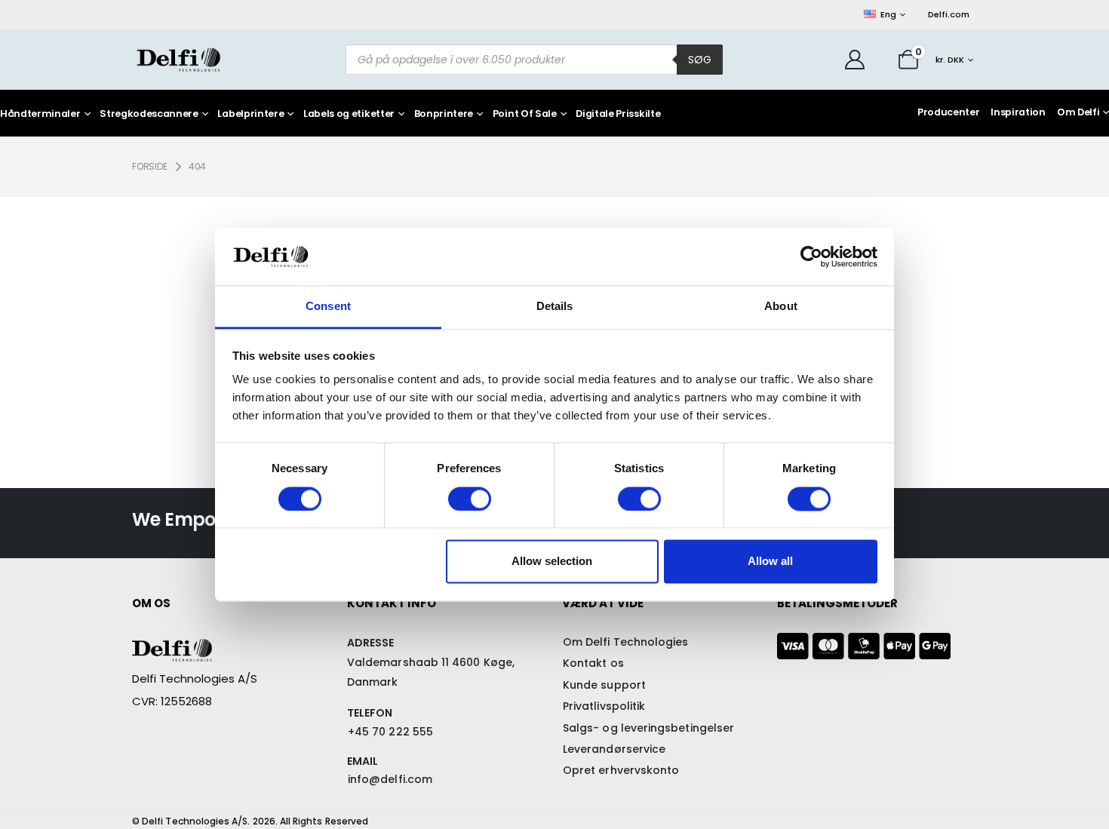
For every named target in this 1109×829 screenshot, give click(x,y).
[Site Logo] (178, 59)
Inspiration (1018, 112)
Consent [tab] (328, 306)
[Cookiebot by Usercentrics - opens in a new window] (811, 256)
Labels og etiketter (349, 114)
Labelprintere (250, 114)
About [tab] (780, 306)
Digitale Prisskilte (618, 114)
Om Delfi (1078, 112)
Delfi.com (948, 14)
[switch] (469, 499)
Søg (699, 59)
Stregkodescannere (149, 114)
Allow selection (551, 561)
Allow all (770, 561)
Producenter (948, 112)
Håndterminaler (40, 114)
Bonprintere (443, 114)
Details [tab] (554, 306)
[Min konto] (855, 59)
